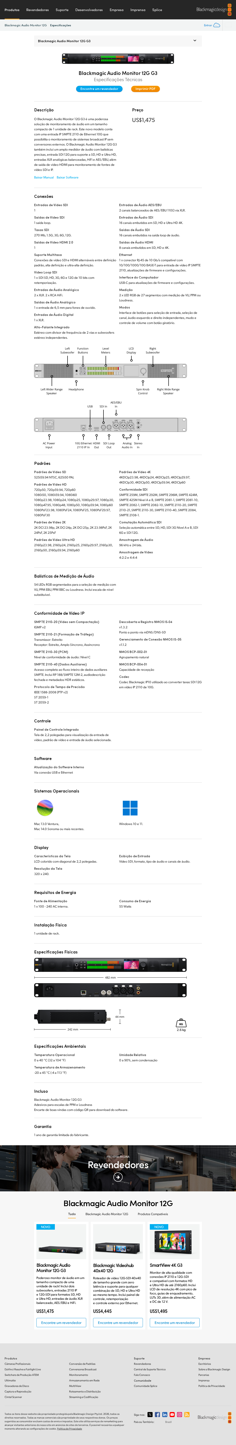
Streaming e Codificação (83, 1397)
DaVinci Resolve (23, 1369)
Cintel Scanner (13, 1397)
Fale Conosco (142, 1375)
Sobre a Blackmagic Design (214, 1369)
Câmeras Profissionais (17, 1363)
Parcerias (203, 1375)
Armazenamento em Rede (84, 1380)
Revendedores (37, 9)
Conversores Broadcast (83, 1369)
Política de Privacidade (211, 1386)
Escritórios (204, 1363)
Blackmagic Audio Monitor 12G (26, 25)
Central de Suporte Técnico (150, 1369)
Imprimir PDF (146, 88)
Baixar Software (68, 177)
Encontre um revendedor (99, 88)
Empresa (117, 9)
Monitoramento (78, 1375)
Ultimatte (10, 1380)
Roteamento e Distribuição (85, 1391)
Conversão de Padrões (82, 1363)
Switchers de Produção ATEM (22, 1375)
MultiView (75, 1386)
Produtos (12, 9)
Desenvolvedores (89, 9)
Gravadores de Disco (17, 1386)
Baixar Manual (44, 177)
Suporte (62, 9)
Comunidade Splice (145, 1386)
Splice (157, 9)
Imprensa (137, 9)
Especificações (60, 25)
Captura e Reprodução (18, 1391)
